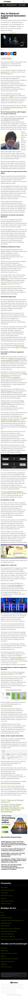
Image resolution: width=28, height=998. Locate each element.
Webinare (3, 956)
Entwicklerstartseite (6, 917)
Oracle (17, 347)
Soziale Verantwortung (7, 901)
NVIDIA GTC (4, 964)
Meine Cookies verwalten (14, 986)
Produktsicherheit (6, 992)
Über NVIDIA (4, 887)
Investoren (4, 898)
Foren (2, 912)
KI (3, 5)
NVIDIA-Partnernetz (6, 923)
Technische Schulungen (7, 934)
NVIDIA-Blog (4, 950)
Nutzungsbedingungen (7, 988)
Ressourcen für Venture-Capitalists (10, 928)
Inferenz (6, 804)
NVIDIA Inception (5, 925)
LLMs (11, 95)
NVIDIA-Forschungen (6, 895)
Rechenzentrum (11, 5)
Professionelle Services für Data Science (12, 939)
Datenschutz (4, 984)
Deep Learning (11, 800)
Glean (22, 345)
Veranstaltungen (15, 809)
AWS (16, 345)
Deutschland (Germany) (14, 995)
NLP (8, 513)
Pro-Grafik (22, 5)
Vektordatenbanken (6, 706)
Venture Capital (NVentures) (8, 931)
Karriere (3, 915)
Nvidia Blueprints (14, 808)
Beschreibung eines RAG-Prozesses (10, 783)
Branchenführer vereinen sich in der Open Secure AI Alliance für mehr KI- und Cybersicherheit (13, 854)
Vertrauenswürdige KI (7, 811)
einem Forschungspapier (15, 585)
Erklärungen (20, 800)
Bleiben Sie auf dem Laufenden (9, 958)
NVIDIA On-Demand (6, 967)
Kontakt (14, 992)
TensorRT (7, 809)
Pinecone (24, 347)
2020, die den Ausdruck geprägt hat (14, 118)
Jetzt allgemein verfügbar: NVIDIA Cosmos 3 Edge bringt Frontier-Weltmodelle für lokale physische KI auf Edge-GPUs (14, 860)
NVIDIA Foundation (6, 903)
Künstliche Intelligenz (15, 804)
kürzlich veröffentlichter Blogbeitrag (12, 491)
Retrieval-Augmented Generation (14, 107)
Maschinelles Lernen (6, 806)
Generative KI (4, 802)
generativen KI (5, 72)
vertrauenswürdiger (16, 657)
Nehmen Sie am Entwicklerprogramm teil (12, 920)
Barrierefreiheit (19, 988)
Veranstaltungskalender (7, 961)
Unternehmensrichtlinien (8, 990)
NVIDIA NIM (16, 377)
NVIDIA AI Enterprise (6, 391)
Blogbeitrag (4, 278)
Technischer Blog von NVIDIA (9, 953)
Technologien (4, 893)
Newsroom (4, 948)
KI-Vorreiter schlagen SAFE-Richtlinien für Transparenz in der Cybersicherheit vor (13, 849)
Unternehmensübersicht (7, 890)
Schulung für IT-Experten (8, 936)
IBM (19, 345)
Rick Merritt (13, 32)
